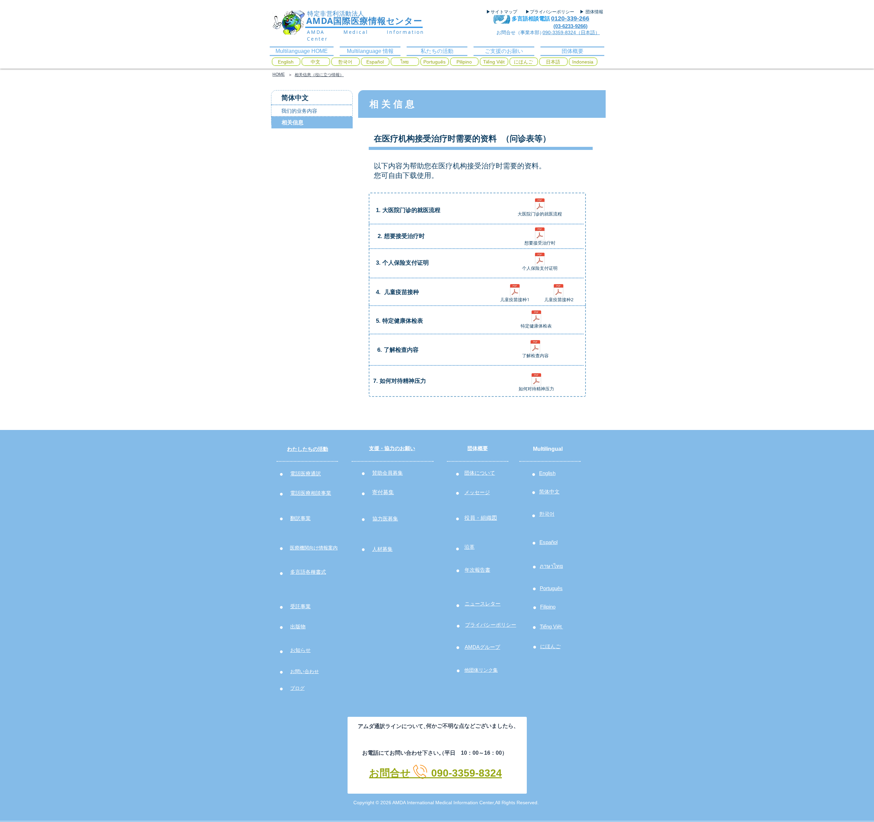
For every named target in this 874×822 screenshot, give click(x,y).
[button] (311, 97)
